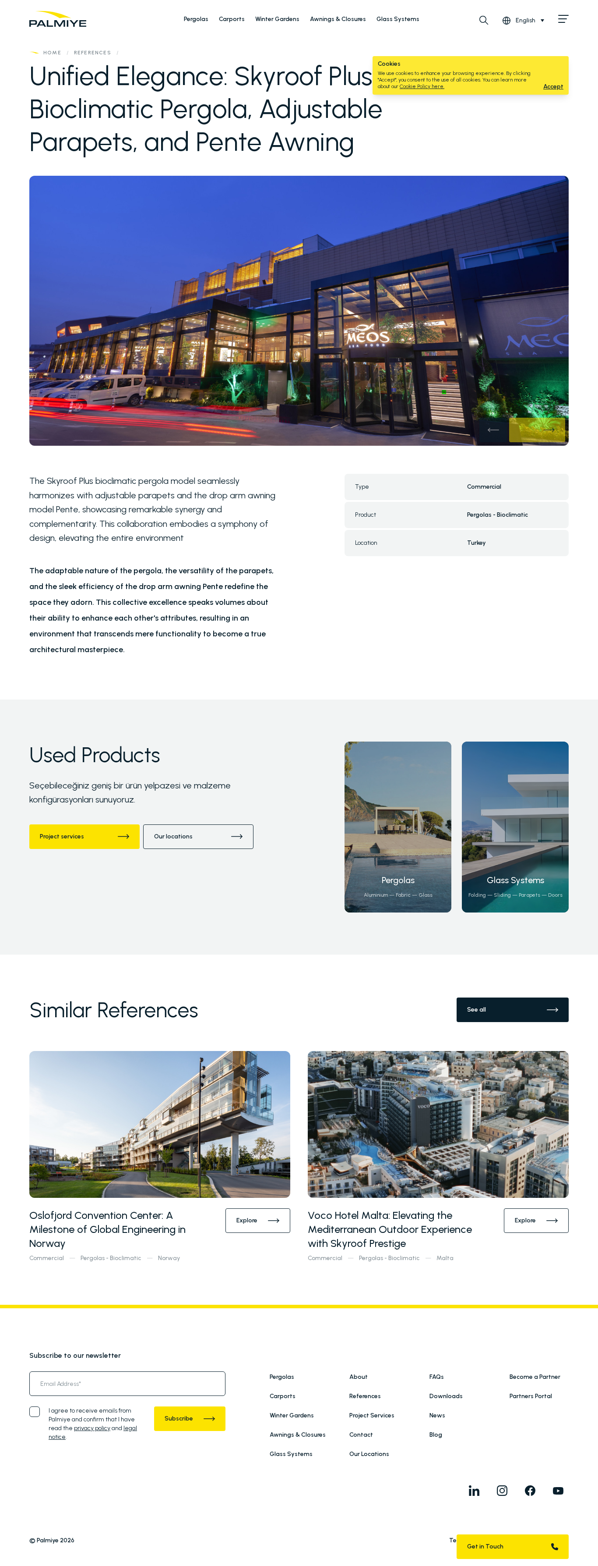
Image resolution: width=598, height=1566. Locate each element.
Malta (445, 1258)
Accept (553, 86)
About (358, 1377)
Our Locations (369, 1454)
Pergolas (196, 19)
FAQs (436, 1377)
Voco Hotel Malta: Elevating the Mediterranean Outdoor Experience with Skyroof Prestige (390, 1229)
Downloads (446, 1396)
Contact (361, 1434)
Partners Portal (531, 1396)
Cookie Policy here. (422, 86)
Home (52, 53)
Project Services (371, 1415)
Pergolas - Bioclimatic (497, 514)
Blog (435, 1434)
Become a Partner (535, 1377)
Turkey (476, 543)
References (92, 53)
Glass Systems (397, 19)
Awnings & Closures (338, 19)
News (437, 1415)
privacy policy (92, 1428)
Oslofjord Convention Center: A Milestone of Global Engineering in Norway (107, 1229)
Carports (232, 19)
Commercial (484, 486)
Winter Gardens (277, 19)
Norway (169, 1258)
